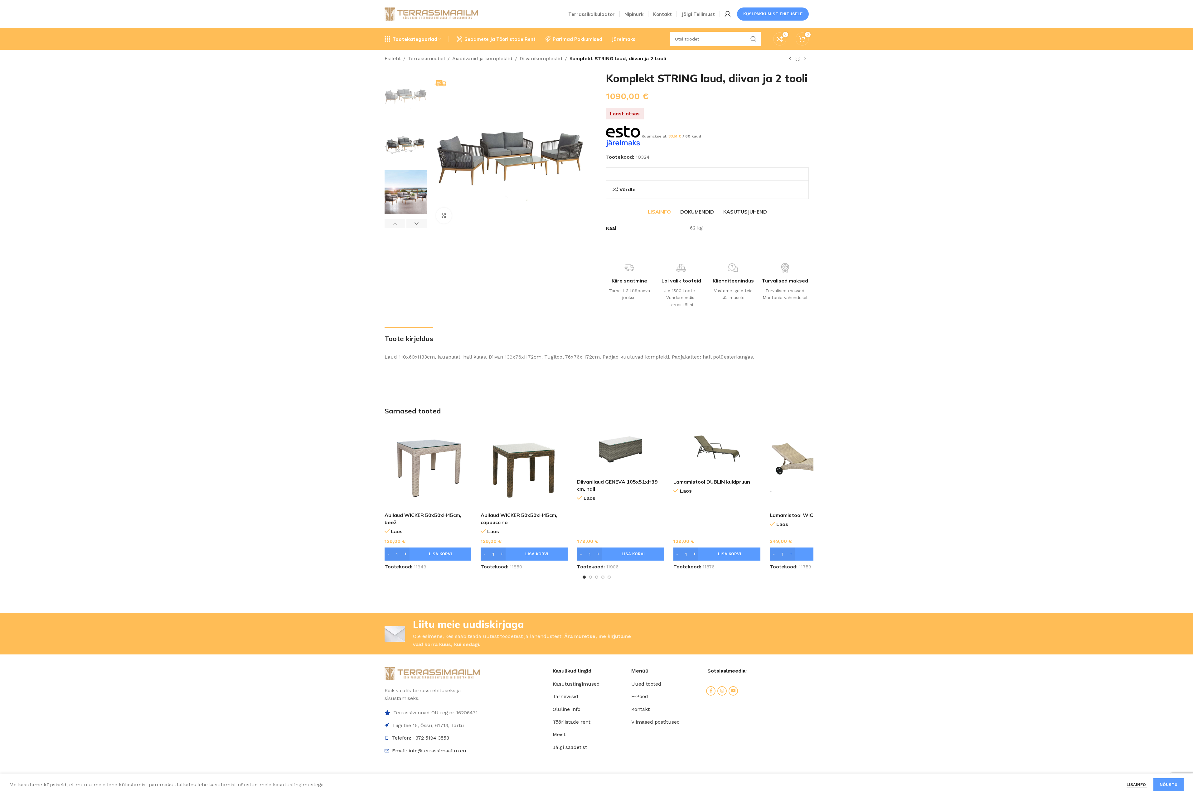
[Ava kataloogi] (797, 59)
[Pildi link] (432, 673)
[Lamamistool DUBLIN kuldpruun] (716, 449)
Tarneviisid (565, 696)
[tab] (659, 211)
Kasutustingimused (576, 684)
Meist (559, 734)
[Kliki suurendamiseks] (444, 215)
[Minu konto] (727, 14)
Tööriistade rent (571, 722)
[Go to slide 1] (584, 577)
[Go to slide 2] (590, 577)
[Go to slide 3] (596, 577)
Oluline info (566, 709)
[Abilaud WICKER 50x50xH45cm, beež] (428, 465)
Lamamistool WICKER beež (803, 515)
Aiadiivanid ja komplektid (482, 58)
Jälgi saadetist (570, 747)
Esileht (393, 58)
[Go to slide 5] (609, 577)
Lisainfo (1137, 784)
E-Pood (639, 696)
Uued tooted (646, 684)
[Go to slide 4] (602, 577)
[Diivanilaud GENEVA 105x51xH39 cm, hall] (620, 449)
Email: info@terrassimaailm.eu (429, 751)
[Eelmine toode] (790, 59)
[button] (395, 223)
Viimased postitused (655, 722)
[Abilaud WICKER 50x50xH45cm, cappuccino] (524, 465)
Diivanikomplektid (541, 58)
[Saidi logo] (431, 14)
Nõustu (1168, 784)
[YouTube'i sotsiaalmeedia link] (733, 691)
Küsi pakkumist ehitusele (773, 14)
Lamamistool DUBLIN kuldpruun (711, 482)
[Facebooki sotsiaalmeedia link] (710, 691)
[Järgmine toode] (805, 59)
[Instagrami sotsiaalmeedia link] (722, 691)
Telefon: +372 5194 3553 (420, 738)
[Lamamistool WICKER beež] (813, 465)
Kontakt (640, 709)
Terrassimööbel (426, 58)
